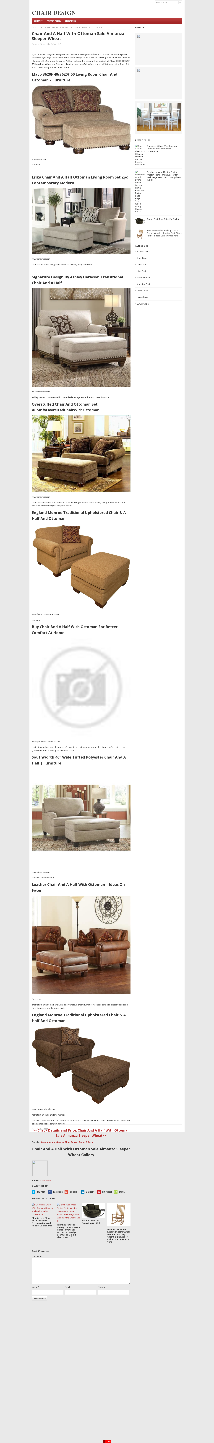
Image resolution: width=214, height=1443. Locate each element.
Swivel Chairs (143, 303)
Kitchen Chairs (143, 277)
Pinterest (107, 1192)
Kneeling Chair (144, 284)
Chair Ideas (44, 27)
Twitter (41, 1192)
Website (101, 1287)
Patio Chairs (142, 297)
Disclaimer (70, 21)
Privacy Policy (54, 21)
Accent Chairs (143, 251)
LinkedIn (90, 1192)
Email (122, 1192)
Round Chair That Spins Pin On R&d (163, 219)
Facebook (58, 1192)
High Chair (141, 271)
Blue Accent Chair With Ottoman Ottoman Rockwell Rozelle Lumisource (162, 149)
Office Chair (142, 290)
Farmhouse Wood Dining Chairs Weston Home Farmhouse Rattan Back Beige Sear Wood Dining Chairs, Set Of (164, 176)
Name (35, 1287)
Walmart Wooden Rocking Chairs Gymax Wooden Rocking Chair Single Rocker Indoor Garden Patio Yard (164, 233)
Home (34, 27)
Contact (38, 21)
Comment (37, 1256)
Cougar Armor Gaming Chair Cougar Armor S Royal (67, 1142)
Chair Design (43, 1128)
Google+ (74, 1192)
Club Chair (141, 264)
